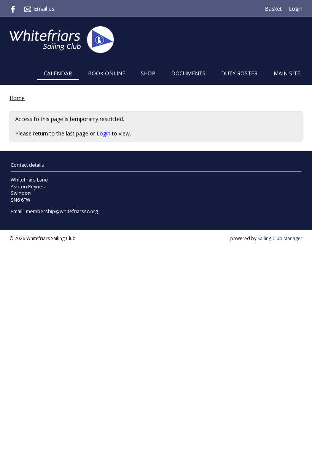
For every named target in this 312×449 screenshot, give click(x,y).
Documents (188, 73)
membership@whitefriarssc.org (62, 211)
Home (17, 98)
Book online (106, 73)
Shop (148, 73)
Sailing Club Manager (280, 238)
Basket (273, 8)
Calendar (58, 73)
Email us (44, 8)
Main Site (287, 73)
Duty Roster (239, 73)
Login (295, 8)
